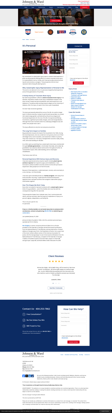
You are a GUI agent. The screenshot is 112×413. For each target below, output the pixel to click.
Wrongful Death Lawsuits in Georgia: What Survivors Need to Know (79, 120)
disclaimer (72, 80)
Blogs (77, 7)
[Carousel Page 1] (53, 283)
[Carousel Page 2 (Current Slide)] (56, 283)
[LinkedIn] (29, 376)
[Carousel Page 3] (58, 283)
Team (32, 7)
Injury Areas (73, 89)
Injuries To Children (76, 98)
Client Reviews (60, 7)
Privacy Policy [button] (77, 411)
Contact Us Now (56, 20)
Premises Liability (75, 128)
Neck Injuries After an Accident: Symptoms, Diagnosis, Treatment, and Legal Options (79, 93)
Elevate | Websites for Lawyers (80, 409)
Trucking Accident (36, 394)
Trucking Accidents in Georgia (79, 127)
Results (51, 7)
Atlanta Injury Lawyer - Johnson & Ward (42, 409)
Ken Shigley (25, 225)
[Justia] (32, 376)
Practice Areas (41, 7)
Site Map (81, 354)
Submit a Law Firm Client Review (56, 293)
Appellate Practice (76, 130)
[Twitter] (26, 376)
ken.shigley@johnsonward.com (31, 371)
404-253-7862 (85, 3)
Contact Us (84, 7)
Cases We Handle (74, 112)
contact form (26, 213)
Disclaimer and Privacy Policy (71, 354)
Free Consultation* (84, 1)
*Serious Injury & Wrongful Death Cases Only (76, 4)
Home (26, 7)
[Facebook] (23, 376)
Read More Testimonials (56, 288)
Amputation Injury (76, 97)
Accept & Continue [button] (105, 411)
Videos (69, 7)
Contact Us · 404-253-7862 (36, 308)
